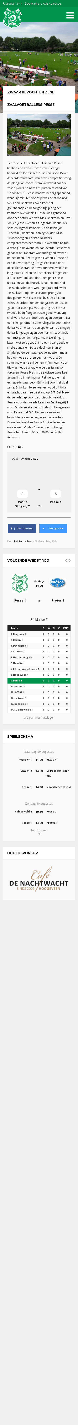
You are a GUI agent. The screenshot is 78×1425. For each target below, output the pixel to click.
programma (32, 717)
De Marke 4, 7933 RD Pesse (43, 3)
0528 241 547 (13, 3)
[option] (39, 586)
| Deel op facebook (22, 528)
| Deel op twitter (54, 528)
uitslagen (48, 717)
